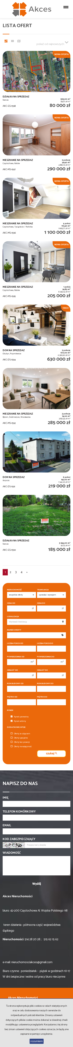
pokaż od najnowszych (50, 44)
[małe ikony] (12, 41)
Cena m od (12, 670)
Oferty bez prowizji (22, 742)
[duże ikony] (6, 41)
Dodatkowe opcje (16, 727)
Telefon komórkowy (19, 812)
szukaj (50, 753)
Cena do (41, 603)
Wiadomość (12, 853)
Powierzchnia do (45, 657)
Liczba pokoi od (15, 643)
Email (7, 825)
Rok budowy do (45, 683)
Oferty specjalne (21, 738)
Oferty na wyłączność (23, 746)
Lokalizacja (13, 616)
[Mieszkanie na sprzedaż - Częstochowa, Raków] (36, 144)
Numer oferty (14, 630)
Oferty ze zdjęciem (22, 733)
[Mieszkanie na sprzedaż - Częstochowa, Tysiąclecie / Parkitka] (36, 208)
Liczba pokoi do (45, 643)
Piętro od (12, 697)
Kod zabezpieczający (19, 839)
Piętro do (42, 697)
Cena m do (42, 670)
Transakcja (43, 590)
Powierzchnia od (15, 657)
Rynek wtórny (20, 721)
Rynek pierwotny (21, 716)
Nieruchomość (14, 590)
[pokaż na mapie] (19, 41)
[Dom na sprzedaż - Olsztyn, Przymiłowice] (36, 335)
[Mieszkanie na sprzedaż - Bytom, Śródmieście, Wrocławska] (36, 398)
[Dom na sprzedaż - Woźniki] (36, 461)
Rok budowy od (15, 683)
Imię (6, 798)
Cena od (11, 603)
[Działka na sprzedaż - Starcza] (36, 81)
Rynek (10, 710)
